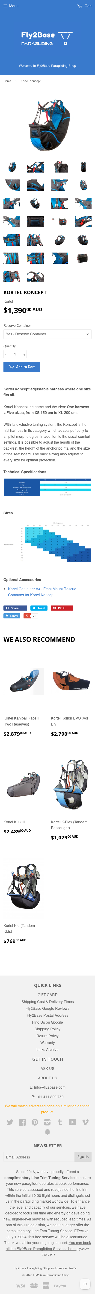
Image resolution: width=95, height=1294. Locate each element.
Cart (88, 5)
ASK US (47, 1068)
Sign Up (83, 1157)
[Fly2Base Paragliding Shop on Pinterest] (34, 1123)
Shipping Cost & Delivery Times (47, 1001)
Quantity (9, 346)
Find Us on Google (47, 1022)
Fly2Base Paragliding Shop (51, 1275)
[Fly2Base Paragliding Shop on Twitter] (9, 1123)
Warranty (47, 1042)
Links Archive (47, 1049)
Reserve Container (17, 325)
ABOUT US (47, 1078)
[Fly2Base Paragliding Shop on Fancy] (47, 1133)
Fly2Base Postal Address (47, 1015)
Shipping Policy (47, 1028)
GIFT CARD (48, 994)
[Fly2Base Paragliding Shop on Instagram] (47, 1123)
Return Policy (47, 1035)
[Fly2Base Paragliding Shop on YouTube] (72, 1123)
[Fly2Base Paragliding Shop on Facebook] (22, 1123)
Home (7, 81)
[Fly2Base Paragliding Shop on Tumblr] (59, 1123)
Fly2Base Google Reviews (47, 1008)
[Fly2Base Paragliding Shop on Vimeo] (85, 1123)
